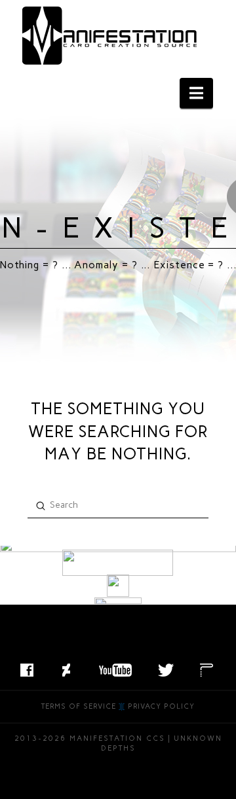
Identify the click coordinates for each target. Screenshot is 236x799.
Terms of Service (78, 706)
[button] (196, 93)
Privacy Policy (161, 706)
